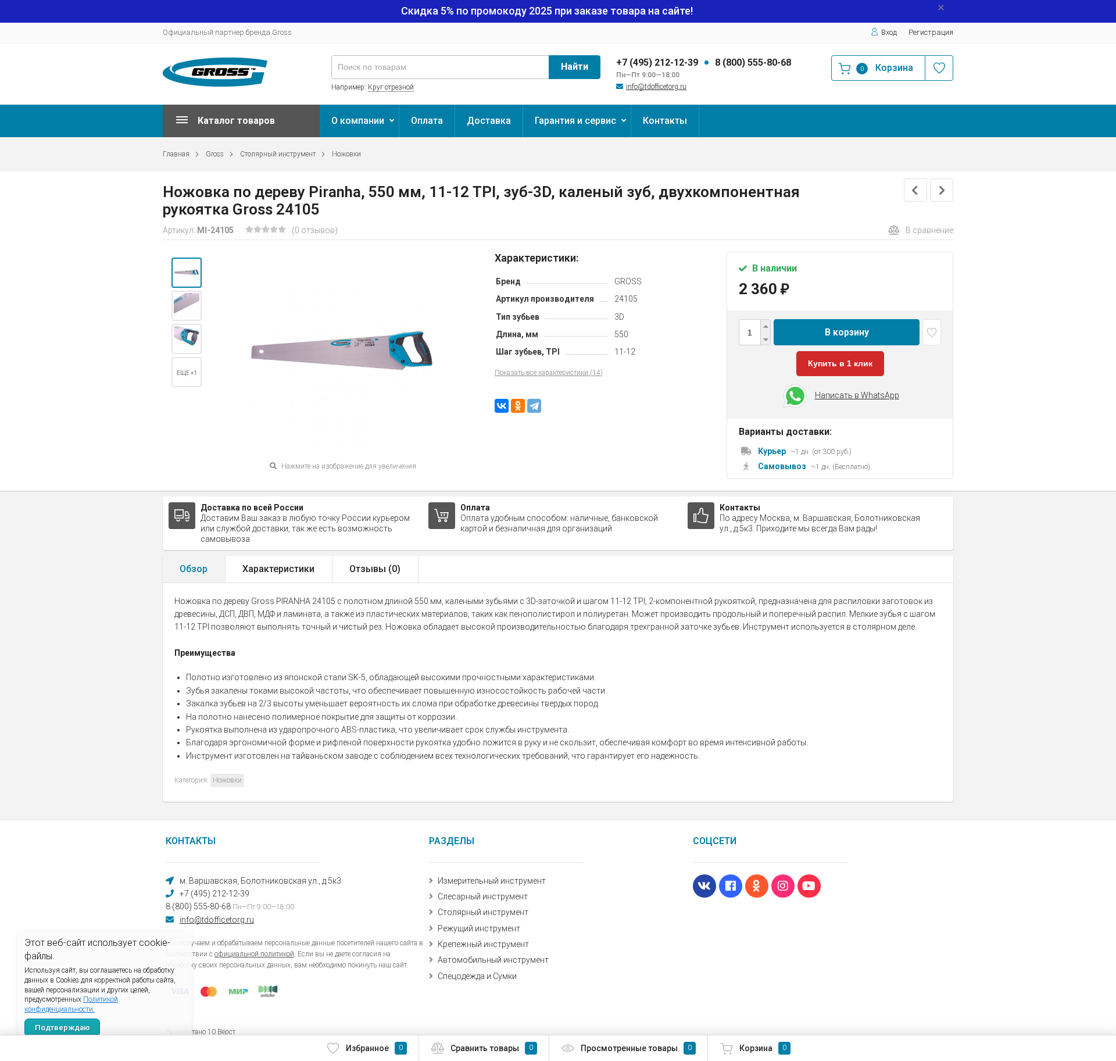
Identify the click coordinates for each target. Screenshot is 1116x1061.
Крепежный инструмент (483, 944)
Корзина (762, 1048)
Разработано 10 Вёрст (200, 1032)
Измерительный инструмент (492, 880)
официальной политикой (254, 954)
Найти (574, 66)
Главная (176, 154)
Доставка (489, 120)
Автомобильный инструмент (493, 959)
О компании (357, 120)
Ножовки (346, 154)
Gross (215, 154)
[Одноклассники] (518, 406)
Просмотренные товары (636, 1048)
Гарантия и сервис (575, 120)
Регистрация (930, 32)
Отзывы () (374, 568)
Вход (889, 32)
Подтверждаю (62, 1027)
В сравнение (929, 230)
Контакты (665, 120)
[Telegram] (534, 406)
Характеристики (278, 568)
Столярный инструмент (278, 154)
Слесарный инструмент (483, 896)
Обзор (194, 568)
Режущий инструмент (479, 928)
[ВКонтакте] (502, 406)
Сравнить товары (491, 1048)
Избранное (374, 1048)
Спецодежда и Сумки (477, 976)
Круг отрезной (391, 87)
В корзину (847, 332)
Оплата (427, 120)
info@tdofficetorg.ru (656, 87)
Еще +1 (187, 373)
